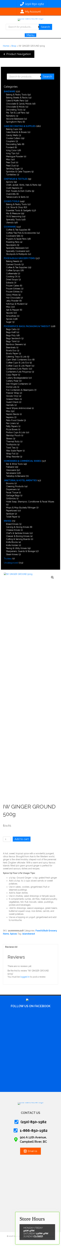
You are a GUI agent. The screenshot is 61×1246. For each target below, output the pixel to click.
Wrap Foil (10, 453)
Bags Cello (11, 329)
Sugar (9, 322)
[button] (17, 54)
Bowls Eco (11, 350)
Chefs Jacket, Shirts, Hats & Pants (21, 185)
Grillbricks (11, 498)
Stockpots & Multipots (16, 254)
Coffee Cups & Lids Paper (18, 366)
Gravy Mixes (12, 295)
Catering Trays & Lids (16, 356)
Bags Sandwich (13, 338)
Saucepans (11, 245)
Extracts (9, 282)
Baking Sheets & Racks (17, 97)
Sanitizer (10, 514)
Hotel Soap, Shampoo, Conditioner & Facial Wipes (30, 501)
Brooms (10, 483)
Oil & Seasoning (13, 216)
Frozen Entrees (13, 288)
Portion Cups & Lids (15, 432)
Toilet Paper (11, 517)
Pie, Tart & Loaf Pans (15, 113)
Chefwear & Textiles (15, 179)
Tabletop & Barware (15, 476)
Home (6, 46)
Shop (13, 46)
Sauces (9, 313)
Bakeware (9, 91)
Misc (8, 159)
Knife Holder (12, 545)
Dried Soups (12, 279)
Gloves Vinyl (12, 396)
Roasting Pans (12, 242)
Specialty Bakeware (15, 248)
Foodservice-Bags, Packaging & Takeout (27, 326)
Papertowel (11, 510)
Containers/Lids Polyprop (18, 372)
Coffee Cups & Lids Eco (17, 362)
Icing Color (11, 150)
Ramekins (10, 116)
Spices (9, 319)
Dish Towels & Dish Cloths (18, 191)
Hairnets (10, 405)
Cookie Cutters (13, 138)
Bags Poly (11, 335)
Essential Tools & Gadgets (18, 210)
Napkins (10, 417)
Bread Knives (12, 524)
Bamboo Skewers (14, 344)
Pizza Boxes (12, 429)
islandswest (28, 934)
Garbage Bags (13, 495)
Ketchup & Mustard (15, 304)
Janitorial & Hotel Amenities (20, 480)
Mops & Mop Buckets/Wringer (21, 507)
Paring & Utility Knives (16, 548)
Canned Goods (13, 264)
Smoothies (11, 316)
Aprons (9, 182)
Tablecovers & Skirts (16, 197)
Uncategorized (11, 563)
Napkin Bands (12, 414)
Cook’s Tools (11, 201)
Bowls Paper (12, 353)
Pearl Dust (11, 165)
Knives (7, 521)
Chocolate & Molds (15, 107)
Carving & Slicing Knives (17, 527)
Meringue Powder (14, 156)
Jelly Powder (12, 301)
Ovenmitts (11, 194)
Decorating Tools (14, 110)
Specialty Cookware (15, 251)
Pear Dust (10, 162)
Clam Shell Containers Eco (19, 359)
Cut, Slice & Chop (14, 207)
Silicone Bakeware (14, 119)
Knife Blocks (12, 542)
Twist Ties (11, 447)
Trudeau (8, 558)
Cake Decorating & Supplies (20, 126)
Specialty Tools (13, 219)
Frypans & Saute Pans (16, 239)
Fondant (10, 147)
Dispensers (11, 489)
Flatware (10, 467)
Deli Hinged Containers (17, 384)
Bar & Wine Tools (14, 464)
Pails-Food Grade (14, 420)
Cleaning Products (15, 486)
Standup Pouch (13, 435)
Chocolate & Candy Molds (19, 104)
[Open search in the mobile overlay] (29, 27)
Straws (9, 438)
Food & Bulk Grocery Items (19, 258)
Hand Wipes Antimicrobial (18, 408)
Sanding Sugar (13, 168)
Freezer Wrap (12, 393)
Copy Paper (11, 375)
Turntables (11, 174)
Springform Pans (14, 122)
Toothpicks (11, 444)
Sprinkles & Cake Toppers (18, 171)
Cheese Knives (13, 530)
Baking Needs (12, 261)
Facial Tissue (12, 492)
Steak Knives (12, 554)
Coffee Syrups (13, 270)
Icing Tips (10, 153)
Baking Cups (12, 129)
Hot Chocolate (13, 298)
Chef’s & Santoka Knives (17, 533)
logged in (25, 977)
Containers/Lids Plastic (17, 369)
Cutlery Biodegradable (17, 378)
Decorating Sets (13, 144)
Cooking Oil (11, 276)
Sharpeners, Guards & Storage (20, 551)
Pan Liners (11, 423)
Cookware (10, 227)
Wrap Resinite (12, 456)
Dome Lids (11, 387)
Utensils (10, 222)
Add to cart (22, 839)
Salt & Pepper (12, 310)
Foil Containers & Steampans (20, 390)
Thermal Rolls (13, 441)
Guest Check (12, 402)
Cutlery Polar (12, 381)
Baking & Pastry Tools (16, 94)
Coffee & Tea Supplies (16, 230)
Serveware (11, 473)
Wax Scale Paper (14, 450)
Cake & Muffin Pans (15, 100)
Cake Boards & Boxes (16, 132)
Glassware (11, 470)
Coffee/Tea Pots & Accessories (21, 233)
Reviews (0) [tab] (11, 947)
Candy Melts (12, 135)
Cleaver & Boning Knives (18, 536)
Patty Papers (12, 426)
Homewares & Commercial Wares (22, 461)
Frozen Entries (13, 291)
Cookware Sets (13, 236)
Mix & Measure (13, 213)
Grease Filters (12, 399)
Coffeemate (11, 273)
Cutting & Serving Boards (18, 539)
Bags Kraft (11, 332)
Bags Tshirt (11, 341)
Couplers (10, 141)
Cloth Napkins (12, 188)
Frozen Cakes (12, 285)
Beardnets (11, 347)
